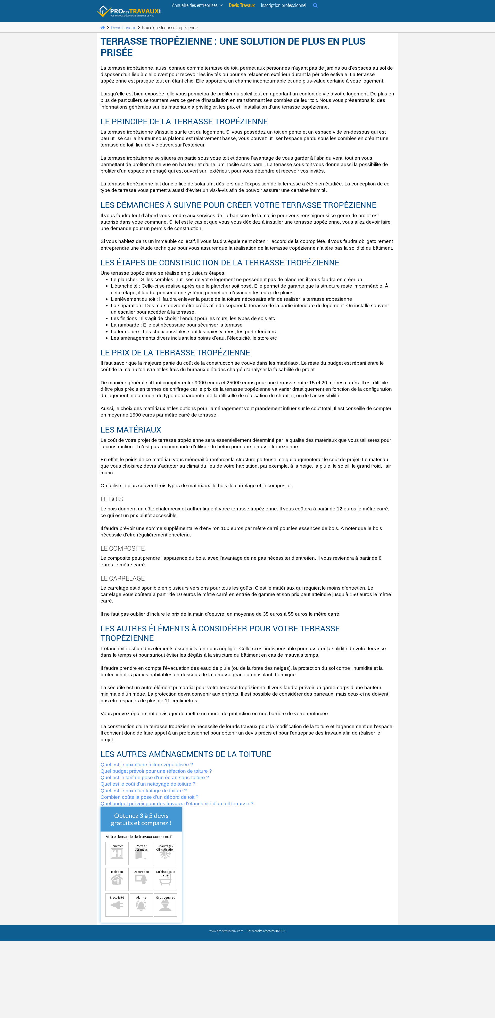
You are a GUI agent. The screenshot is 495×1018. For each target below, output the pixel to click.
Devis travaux (123, 27)
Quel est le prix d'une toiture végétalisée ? (147, 764)
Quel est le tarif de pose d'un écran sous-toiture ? (155, 777)
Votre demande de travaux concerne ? (139, 836)
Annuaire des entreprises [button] (196, 5)
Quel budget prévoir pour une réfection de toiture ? (156, 771)
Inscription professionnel (283, 5)
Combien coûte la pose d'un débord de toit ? (150, 797)
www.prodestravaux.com (226, 931)
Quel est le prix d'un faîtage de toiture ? (144, 790)
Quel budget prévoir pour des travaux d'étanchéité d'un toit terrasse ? (177, 803)
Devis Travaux (242, 5)
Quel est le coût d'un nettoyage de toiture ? (148, 784)
